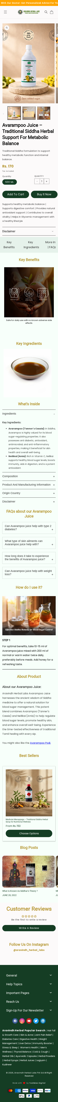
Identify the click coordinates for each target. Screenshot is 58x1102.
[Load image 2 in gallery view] (28, 113)
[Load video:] (29, 615)
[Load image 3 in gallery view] (43, 113)
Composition (10, 476)
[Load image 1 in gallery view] (14, 113)
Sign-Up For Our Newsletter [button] (25, 1010)
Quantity (39, 176)
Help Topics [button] (14, 984)
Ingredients (9, 413)
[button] (5, 12)
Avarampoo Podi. (40, 743)
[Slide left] (3, 113)
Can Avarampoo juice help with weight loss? (28, 572)
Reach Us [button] (12, 1002)
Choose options (29, 833)
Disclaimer (8, 501)
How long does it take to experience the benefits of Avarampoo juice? (27, 557)
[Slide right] (54, 113)
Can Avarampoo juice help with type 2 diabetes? (28, 527)
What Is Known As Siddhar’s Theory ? (20, 891)
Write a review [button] (29, 928)
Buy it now (44, 194)
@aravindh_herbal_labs (29, 950)
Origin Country (11, 493)
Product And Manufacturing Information (26, 484)
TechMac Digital (37, 1083)
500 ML (9, 182)
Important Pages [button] (17, 993)
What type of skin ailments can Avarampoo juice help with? (24, 542)
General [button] (11, 975)
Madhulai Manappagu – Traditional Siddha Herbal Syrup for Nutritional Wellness (27, 820)
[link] (27, 1034)
